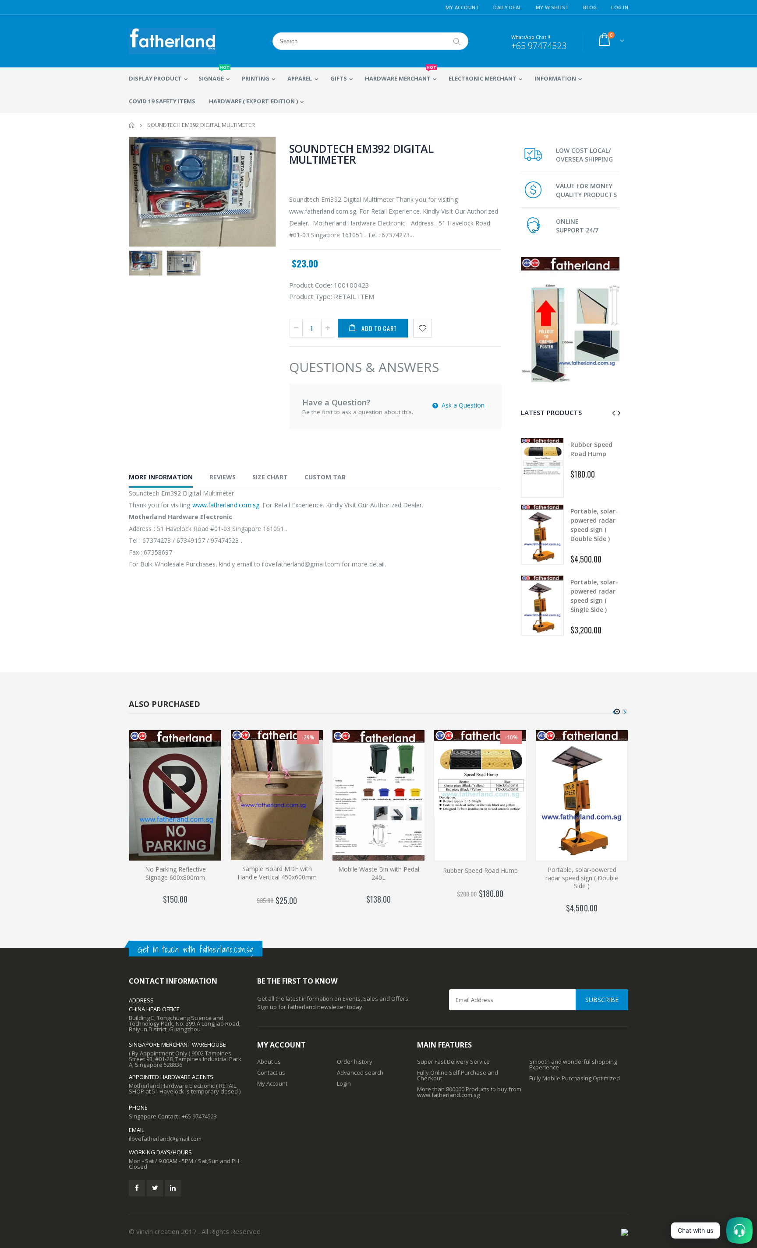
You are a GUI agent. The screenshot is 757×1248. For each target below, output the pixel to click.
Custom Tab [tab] (325, 477)
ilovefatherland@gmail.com (165, 1139)
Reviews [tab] (222, 477)
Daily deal (507, 7)
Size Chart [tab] (270, 477)
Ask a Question (462, 405)
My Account (462, 7)
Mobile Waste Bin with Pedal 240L (378, 873)
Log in (619, 7)
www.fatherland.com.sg (225, 505)
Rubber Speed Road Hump (480, 870)
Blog (590, 7)
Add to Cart (379, 328)
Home (132, 125)
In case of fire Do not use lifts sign (594, 595)
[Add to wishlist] (422, 328)
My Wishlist (552, 7)
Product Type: (310, 296)
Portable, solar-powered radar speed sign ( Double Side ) (581, 877)
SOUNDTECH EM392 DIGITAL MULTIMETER (361, 154)
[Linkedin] (173, 1188)
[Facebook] (137, 1188)
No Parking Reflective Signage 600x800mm (175, 873)
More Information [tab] (161, 477)
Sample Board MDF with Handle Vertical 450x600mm (277, 873)
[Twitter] (155, 1188)
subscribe (602, 999)
